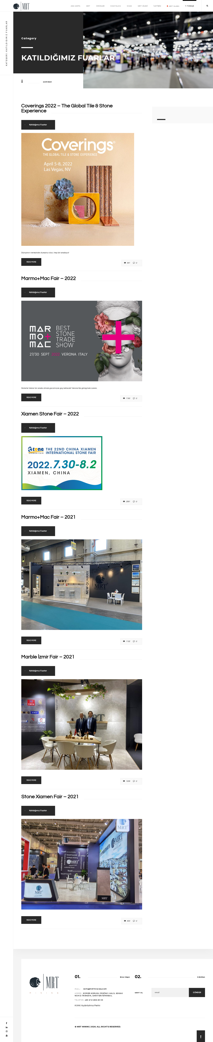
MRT (88, 6)
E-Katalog (115, 6)
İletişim (157, 6)
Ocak (129, 6)
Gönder (197, 992)
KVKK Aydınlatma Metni (87, 1005)
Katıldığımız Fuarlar (38, 125)
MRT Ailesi (143, 6)
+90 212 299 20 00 (94, 1000)
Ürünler (100, 6)
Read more (31, 262)
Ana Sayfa (75, 6)
